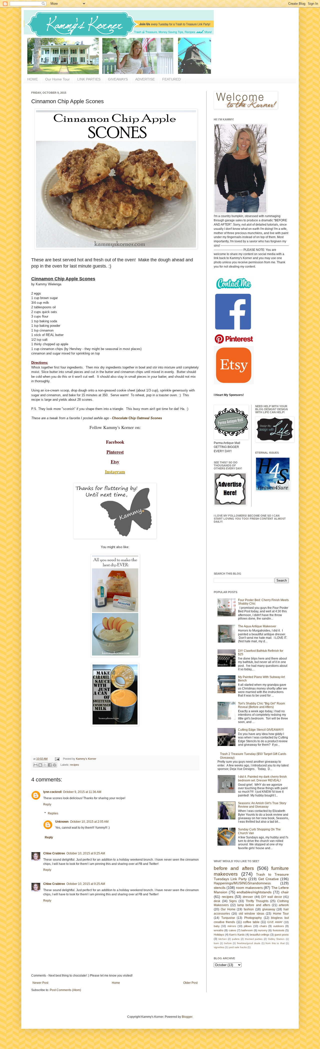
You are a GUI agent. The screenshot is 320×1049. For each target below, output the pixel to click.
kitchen (222, 939)
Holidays (219, 934)
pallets (236, 939)
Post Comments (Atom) (65, 990)
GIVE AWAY (274, 922)
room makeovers (249, 888)
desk (217, 901)
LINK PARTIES (88, 79)
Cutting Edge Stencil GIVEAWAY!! (261, 729)
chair (285, 892)
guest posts (281, 934)
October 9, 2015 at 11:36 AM (82, 792)
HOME (32, 79)
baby (217, 926)
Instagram (115, 471)
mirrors (232, 926)
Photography (253, 918)
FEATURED (171, 79)
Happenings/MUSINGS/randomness (242, 883)
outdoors (278, 926)
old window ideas (251, 913)
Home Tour (281, 913)
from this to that (275, 943)
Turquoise (228, 918)
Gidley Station (276, 939)
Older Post (190, 983)
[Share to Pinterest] (54, 764)
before (228, 943)
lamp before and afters (253, 905)
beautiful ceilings (260, 934)
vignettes (219, 947)
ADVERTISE (145, 79)
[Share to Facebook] (49, 764)
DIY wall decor (271, 897)
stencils (220, 888)
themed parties (254, 939)
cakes (232, 930)
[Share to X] (45, 764)
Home (116, 983)
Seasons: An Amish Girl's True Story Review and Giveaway (262, 804)
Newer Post (40, 983)
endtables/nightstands (254, 892)
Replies (53, 813)
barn (216, 943)
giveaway (268, 909)
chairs (263, 926)
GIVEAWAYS (118, 79)
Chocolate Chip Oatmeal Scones (137, 418)
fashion (249, 909)
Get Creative (268, 879)
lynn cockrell (52, 792)
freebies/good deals (248, 943)
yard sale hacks (238, 947)
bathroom (247, 930)
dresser (248, 897)
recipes (74, 764)
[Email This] (35, 764)
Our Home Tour (57, 79)
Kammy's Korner (86, 758)
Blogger (187, 1017)
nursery (263, 930)
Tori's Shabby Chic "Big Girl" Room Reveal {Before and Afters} (261, 705)
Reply (47, 804)
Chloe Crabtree (54, 853)
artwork (284, 905)
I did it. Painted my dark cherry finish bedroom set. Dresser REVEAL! (262, 778)
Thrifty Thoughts (257, 901)
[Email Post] (57, 758)
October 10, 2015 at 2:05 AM (89, 821)
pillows (248, 926)
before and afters (234, 868)
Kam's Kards (237, 934)
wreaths (219, 930)
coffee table (251, 922)
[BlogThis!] (40, 764)
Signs (233, 901)
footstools (278, 930)
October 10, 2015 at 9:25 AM (85, 853)
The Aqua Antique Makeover (257, 626)
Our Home (228, 909)
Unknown (61, 821)
